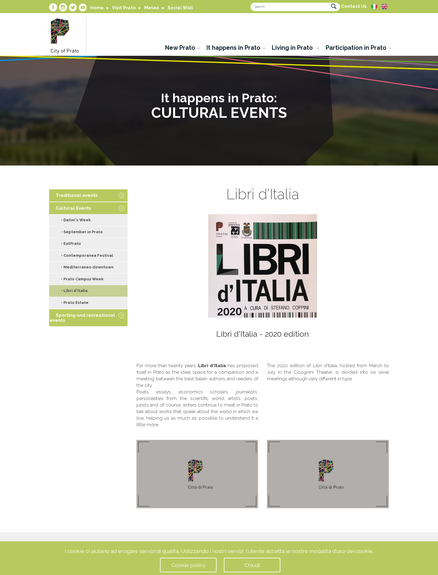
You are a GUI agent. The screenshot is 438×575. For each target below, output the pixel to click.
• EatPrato (71, 243)
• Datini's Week (76, 220)
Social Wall (180, 7)
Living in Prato (293, 47)
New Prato (180, 47)
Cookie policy (188, 565)
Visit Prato (124, 7)
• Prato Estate (74, 302)
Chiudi (252, 565)
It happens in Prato (233, 47)
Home (97, 7)
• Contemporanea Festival (87, 255)
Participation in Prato (356, 47)
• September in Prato (82, 232)
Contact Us (354, 6)
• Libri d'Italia (74, 290)
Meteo (151, 7)
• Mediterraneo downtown (87, 267)
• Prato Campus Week (82, 279)
